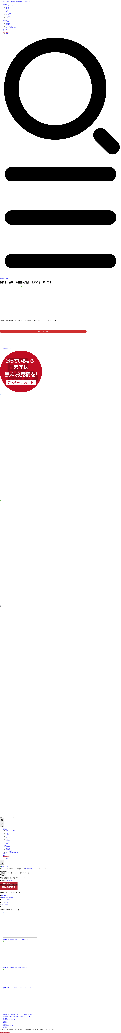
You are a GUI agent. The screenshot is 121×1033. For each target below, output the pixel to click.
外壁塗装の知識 (5, 904)
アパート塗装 (9, 26)
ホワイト (8, 16)
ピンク (7, 17)
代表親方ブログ (7, 1022)
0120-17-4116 (10, 880)
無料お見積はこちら (43, 331)
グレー (7, 14)
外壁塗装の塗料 (4, 895)
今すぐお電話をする (5, 1032)
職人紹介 (5, 29)
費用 (7, 33)
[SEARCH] (60, 155)
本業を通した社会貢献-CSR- (10, 1019)
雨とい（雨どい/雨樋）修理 (12, 27)
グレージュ (8, 13)
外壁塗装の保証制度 (6, 899)
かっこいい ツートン (11, 5)
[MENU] (60, 276)
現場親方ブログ (4, 278)
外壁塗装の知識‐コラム (8, 1025)
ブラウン (8, 8)
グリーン (8, 19)
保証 (4, 30)
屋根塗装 (8, 23)
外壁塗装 (8, 22)
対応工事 (5, 20)
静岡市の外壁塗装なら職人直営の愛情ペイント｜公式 (16, 1016)
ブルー (7, 11)
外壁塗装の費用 (5, 902)
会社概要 (5, 1018)
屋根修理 (8, 24)
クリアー (8, 10)
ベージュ (8, 7)
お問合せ (5, 1027)
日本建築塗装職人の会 (30, 869)
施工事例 (5, 4)
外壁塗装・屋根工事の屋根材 (7, 897)
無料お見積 (4, 906)
